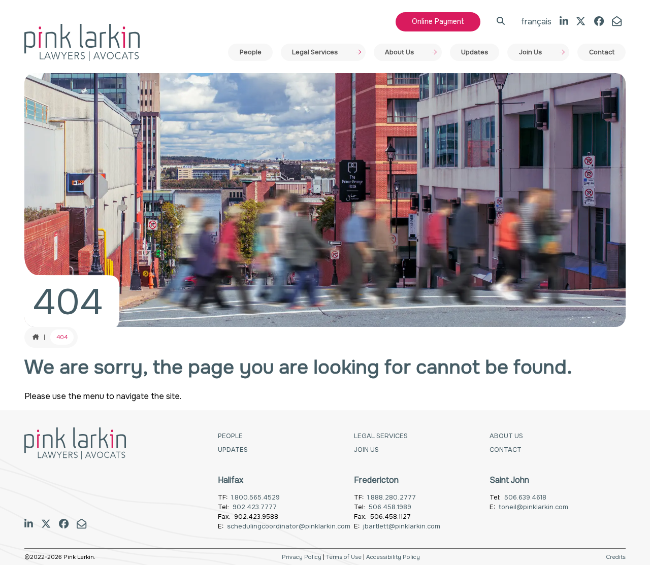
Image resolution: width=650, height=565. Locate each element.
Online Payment (438, 21)
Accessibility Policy (393, 556)
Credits (616, 556)
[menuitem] (250, 52)
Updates (474, 52)
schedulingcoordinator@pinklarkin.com (288, 526)
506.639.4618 (525, 497)
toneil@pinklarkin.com (533, 507)
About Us (399, 52)
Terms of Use (344, 556)
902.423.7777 (255, 507)
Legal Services (315, 52)
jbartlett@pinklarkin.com (401, 526)
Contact (601, 52)
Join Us (530, 52)
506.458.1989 (390, 507)
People (251, 52)
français (536, 21)
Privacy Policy (301, 556)
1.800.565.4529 (255, 497)
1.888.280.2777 (391, 497)
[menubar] (427, 52)
